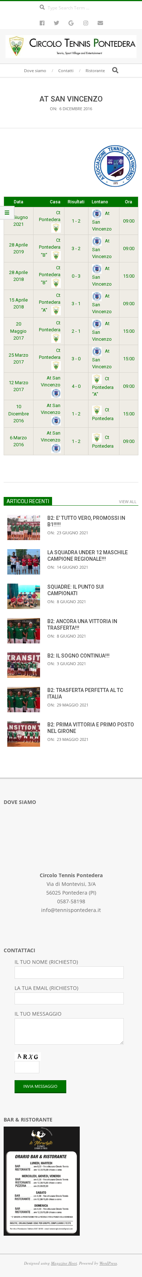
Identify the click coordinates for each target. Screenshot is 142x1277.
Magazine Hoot (64, 1263)
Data (18, 201)
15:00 (128, 276)
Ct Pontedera (49, 216)
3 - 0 (76, 358)
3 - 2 (76, 248)
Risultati (76, 201)
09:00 (128, 221)
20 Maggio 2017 (18, 331)
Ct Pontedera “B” (49, 247)
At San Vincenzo (50, 381)
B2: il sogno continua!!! (78, 656)
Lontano (100, 201)
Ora (128, 201)
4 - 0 (76, 386)
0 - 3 (76, 276)
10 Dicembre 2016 (18, 413)
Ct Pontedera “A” (49, 303)
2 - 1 (76, 331)
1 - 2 (76, 221)
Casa (55, 201)
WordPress (108, 1263)
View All (128, 501)
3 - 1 (76, 303)
